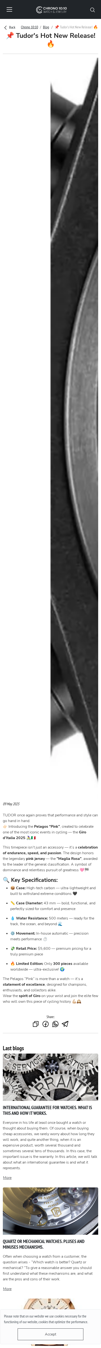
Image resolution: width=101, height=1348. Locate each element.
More (7, 1177)
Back (11, 27)
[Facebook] (45, 1024)
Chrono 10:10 (29, 27)
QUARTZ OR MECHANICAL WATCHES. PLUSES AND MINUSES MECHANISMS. (44, 1244)
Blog (46, 27)
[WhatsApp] (55, 1024)
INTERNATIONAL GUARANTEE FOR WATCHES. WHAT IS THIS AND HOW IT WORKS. (47, 1110)
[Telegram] (65, 1024)
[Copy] (36, 1024)
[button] (92, 9)
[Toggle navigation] (9, 9)
